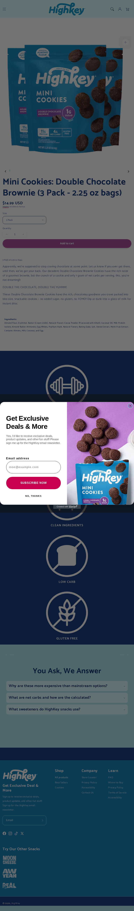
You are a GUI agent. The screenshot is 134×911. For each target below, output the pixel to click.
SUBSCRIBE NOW (33, 483)
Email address (17, 458)
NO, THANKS (33, 496)
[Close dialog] (130, 406)
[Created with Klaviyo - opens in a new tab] (67, 507)
